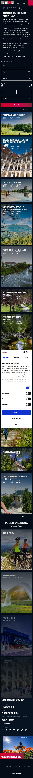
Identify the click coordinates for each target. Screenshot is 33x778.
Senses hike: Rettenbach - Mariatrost (12, 318)
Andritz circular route (11, 452)
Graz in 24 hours (9, 618)
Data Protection (25, 766)
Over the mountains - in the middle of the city (15, 477)
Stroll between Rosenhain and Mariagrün (14, 293)
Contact (23, 763)
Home (4, 7)
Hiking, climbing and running (10, 8)
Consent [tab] (6, 357)
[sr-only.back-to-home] (8, 3)
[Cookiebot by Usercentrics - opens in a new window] (23, 352)
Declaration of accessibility (16, 770)
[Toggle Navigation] (30, 3)
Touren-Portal (8, 533)
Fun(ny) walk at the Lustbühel (14, 115)
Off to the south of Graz (12, 182)
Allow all (16, 412)
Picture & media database (10, 766)
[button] (3, 730)
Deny (16, 424)
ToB (19, 766)
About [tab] (27, 357)
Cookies (27, 770)
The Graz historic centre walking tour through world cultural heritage (15, 142)
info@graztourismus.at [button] (10, 713)
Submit (16, 105)
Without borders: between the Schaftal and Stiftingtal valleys (15, 208)
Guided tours (7, 660)
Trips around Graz (9, 575)
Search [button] (18, 3)
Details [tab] (16, 357)
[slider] (2, 85)
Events (24, 3)
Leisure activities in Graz (13, 7)
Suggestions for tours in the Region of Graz (14, 56)
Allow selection (16, 418)
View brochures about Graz (11, 757)
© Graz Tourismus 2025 (14, 763)
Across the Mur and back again (14, 250)
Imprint (6, 770)
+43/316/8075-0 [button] (8, 707)
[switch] (28, 393)
